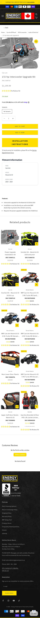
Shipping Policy (6, 513)
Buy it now (20, 132)
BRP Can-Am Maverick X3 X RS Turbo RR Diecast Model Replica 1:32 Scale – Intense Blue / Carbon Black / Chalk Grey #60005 (10, 334)
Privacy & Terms (6, 523)
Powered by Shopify (28, 606)
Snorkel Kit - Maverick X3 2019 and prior (30, 253)
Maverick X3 (9, 175)
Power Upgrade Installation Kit (10, 253)
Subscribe (9, 593)
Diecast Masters (30, 290)
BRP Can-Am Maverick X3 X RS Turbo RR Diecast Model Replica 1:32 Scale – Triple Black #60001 (30, 375)
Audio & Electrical (33, 32)
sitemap (4, 533)
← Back (6, 28)
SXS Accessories (22, 32)
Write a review (20, 455)
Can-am (4, 73)
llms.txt (4, 530)
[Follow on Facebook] (3, 601)
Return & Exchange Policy (9, 510)
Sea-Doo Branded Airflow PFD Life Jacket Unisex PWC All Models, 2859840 (30, 416)
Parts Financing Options (9, 506)
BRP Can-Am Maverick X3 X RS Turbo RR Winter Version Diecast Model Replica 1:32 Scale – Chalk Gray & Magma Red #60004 (30, 334)
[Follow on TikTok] (19, 601)
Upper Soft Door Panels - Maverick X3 (10, 416)
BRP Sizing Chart (7, 520)
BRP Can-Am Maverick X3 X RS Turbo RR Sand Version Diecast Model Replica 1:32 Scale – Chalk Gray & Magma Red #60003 (30, 294)
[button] (6, 91)
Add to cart (20, 126)
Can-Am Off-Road (11, 32)
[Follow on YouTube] (14, 601)
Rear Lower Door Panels (10, 374)
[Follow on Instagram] (8, 601)
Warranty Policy (6, 516)
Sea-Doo (30, 412)
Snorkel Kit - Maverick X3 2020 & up (10, 294)
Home (3, 32)
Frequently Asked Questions (10, 527)
